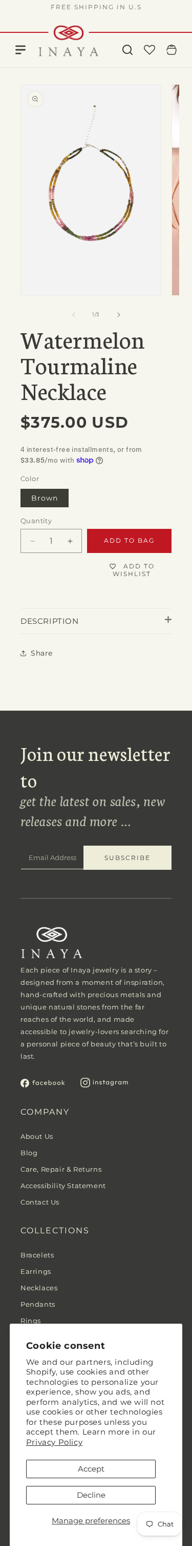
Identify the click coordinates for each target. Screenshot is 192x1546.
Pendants (37, 1304)
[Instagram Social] (104, 1085)
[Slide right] (119, 314)
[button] (127, 50)
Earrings (35, 1271)
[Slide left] (73, 314)
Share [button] (42, 653)
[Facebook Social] (42, 1085)
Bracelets (37, 1255)
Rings (30, 1320)
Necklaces (38, 1288)
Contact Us (39, 1202)
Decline (91, 1495)
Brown (44, 498)
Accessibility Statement (63, 1185)
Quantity (36, 521)
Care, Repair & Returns (60, 1169)
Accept (91, 1469)
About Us (36, 1136)
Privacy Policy (54, 1442)
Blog (28, 1153)
